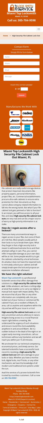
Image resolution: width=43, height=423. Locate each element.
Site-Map (31, 408)
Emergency (12, 405)
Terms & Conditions (10, 408)
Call (22, 420)
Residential (13, 402)
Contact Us (31, 405)
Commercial (24, 402)
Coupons (21, 405)
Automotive (35, 402)
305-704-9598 (27, 20)
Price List (22, 408)
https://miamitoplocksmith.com (21, 397)
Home (5, 36)
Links (38, 408)
